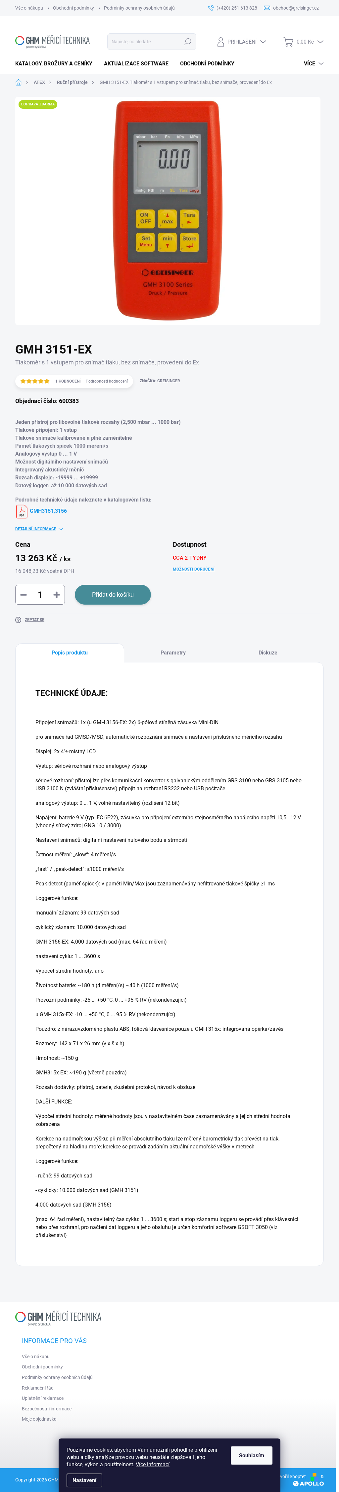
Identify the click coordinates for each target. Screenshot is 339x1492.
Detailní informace (35, 529)
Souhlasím (251, 1455)
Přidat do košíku (113, 594)
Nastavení (84, 1480)
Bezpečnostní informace (47, 1408)
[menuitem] (56, 64)
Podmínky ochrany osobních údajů (139, 8)
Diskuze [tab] (268, 653)
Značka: (160, 381)
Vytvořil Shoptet (289, 1476)
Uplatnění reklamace (43, 1398)
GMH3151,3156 (47, 511)
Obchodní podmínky (73, 8)
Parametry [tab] (173, 653)
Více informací (153, 1464)
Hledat (187, 41)
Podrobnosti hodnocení (107, 381)
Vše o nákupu (29, 8)
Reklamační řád (38, 1388)
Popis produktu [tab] (70, 653)
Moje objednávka (39, 1419)
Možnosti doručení (194, 569)
